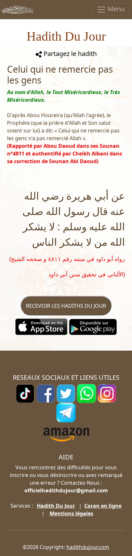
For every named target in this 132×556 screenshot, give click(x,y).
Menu (115, 8)
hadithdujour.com (87, 547)
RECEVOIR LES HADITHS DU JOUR (66, 305)
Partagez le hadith (69, 53)
